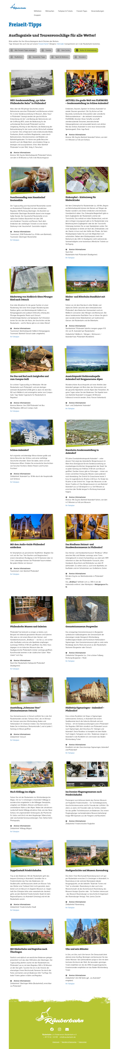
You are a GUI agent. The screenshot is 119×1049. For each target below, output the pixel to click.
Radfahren (18, 57)
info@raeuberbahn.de (68, 1037)
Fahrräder (60, 44)
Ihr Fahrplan (14, 240)
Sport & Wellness (61, 57)
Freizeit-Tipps (82, 11)
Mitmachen (49, 11)
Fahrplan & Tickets (65, 11)
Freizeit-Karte (43, 44)
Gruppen (37, 15)
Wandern (82, 57)
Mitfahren (37, 11)
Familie (48, 50)
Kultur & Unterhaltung (88, 50)
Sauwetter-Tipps (39, 57)
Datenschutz (82, 1042)
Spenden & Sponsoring (69, 1042)
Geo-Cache (65, 50)
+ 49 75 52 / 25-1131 (50, 1037)
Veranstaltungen (97, 11)
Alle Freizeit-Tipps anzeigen (25, 50)
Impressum (56, 1042)
